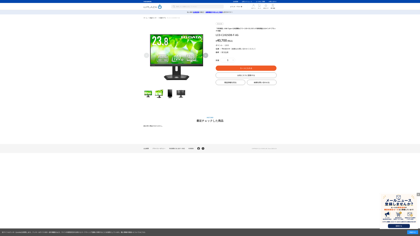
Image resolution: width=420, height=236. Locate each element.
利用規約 (191, 148)
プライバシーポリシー (158, 148)
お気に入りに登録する (246, 75)
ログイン (253, 8)
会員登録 (235, 1)
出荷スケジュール (247, 1)
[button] (205, 55)
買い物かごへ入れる (246, 68)
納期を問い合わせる (262, 82)
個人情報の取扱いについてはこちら (133, 232)
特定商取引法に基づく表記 (177, 148)
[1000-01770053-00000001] (148, 93)
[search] (174, 6)
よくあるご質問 (260, 1)
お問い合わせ (272, 1)
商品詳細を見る (230, 82)
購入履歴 (273, 8)
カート (259, 8)
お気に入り (266, 8)
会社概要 (146, 148)
